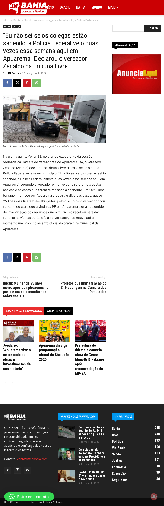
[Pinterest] (27, 83)
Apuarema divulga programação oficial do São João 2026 (54, 352)
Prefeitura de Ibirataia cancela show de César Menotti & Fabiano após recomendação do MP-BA (89, 359)
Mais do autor (58, 311)
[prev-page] (5, 382)
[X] (17, 83)
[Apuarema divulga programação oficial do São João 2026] (54, 331)
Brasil (65, 7)
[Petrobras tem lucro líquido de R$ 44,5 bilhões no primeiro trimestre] (66, 432)
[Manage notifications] (154, 496)
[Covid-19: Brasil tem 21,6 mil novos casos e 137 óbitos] (66, 476)
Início (49, 7)
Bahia (80, 7)
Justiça (16, 26)
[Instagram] (17, 470)
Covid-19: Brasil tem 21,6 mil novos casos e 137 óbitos (91, 475)
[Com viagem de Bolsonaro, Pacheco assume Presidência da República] (66, 454)
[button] (29, 496)
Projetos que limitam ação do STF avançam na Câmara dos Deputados (83, 287)
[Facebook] (7, 83)
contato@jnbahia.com (32, 459)
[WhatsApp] (36, 83)
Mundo (96, 7)
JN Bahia (13, 73)
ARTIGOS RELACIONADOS (24, 311)
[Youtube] (27, 470)
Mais (112, 7)
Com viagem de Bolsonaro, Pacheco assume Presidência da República (91, 455)
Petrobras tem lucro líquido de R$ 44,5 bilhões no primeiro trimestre (91, 432)
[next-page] (12, 382)
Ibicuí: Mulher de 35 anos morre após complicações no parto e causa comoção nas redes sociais (25, 289)
